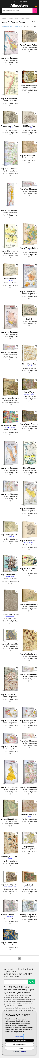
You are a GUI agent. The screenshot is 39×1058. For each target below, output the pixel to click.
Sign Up (31, 982)
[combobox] (17, 10)
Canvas (27, 18)
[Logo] (19, 6)
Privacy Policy (19, 1036)
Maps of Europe (18, 18)
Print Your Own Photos (19, 1)
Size (25, 26)
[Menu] (3, 6)
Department (5, 26)
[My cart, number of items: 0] (35, 5)
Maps (10, 18)
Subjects (4, 18)
